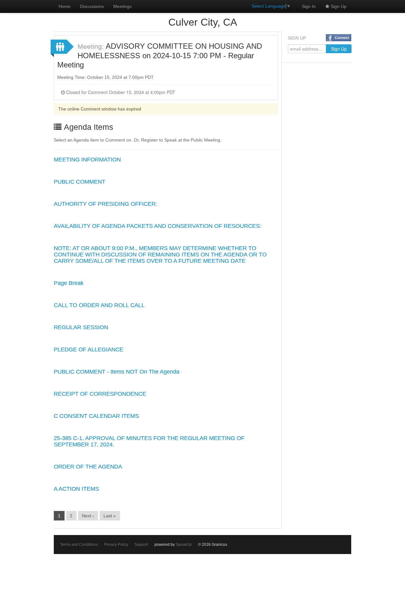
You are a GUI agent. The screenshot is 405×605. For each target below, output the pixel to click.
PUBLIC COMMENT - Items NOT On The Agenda (116, 372)
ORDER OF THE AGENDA (88, 466)
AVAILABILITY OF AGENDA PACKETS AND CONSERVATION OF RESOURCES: (157, 226)
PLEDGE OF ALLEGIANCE (88, 349)
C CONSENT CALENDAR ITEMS (96, 416)
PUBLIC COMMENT (79, 182)
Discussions (92, 6)
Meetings (122, 6)
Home (65, 6)
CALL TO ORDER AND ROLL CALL (99, 305)
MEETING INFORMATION (87, 159)
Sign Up (337, 6)
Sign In (309, 6)
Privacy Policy (116, 544)
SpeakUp (184, 544)
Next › (88, 515)
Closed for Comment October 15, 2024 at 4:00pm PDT (120, 92)
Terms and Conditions (79, 544)
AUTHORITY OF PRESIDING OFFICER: (105, 204)
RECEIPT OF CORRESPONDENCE (100, 394)
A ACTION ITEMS (76, 489)
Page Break (69, 283)
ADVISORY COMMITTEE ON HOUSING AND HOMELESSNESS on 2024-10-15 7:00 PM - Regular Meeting (159, 55)
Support (141, 544)
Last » (109, 515)
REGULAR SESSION (81, 327)
